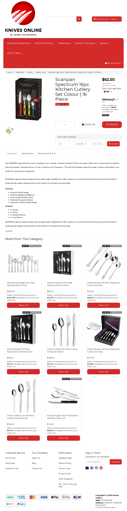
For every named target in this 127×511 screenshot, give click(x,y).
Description (12, 153)
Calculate (114, 144)
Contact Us (37, 468)
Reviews (41, 153)
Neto (113, 507)
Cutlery (30, 72)
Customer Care (11, 468)
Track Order (10, 463)
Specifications (27, 153)
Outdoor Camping (85, 43)
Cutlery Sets (40, 72)
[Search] (79, 19)
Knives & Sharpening (18, 43)
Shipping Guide (65, 458)
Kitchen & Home (44, 43)
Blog (34, 463)
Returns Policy (65, 463)
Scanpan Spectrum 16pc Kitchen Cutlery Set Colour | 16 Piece (74, 72)
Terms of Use (64, 468)
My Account (10, 458)
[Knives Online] (23, 18)
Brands (104, 43)
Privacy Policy (65, 474)
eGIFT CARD (14, 53)
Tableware (64, 43)
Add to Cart (23, 305)
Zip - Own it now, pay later (68, 485)
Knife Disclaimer (66, 479)
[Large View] (9, 130)
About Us (36, 458)
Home (10, 72)
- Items (106, 19)
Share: (58, 104)
